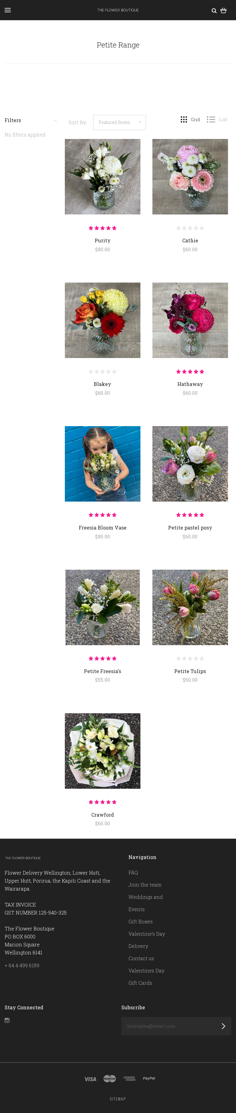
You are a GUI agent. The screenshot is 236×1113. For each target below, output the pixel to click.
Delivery (138, 946)
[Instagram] (7, 1021)
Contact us (141, 958)
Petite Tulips (190, 671)
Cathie (190, 240)
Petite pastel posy (190, 527)
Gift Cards (140, 983)
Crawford (102, 814)
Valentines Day (146, 970)
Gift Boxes (140, 921)
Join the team (145, 884)
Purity (103, 240)
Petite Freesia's (102, 671)
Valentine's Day (146, 933)
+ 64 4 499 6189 (22, 965)
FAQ (133, 872)
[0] (223, 10)
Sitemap (118, 1098)
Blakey (102, 384)
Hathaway (190, 384)
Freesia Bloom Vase (103, 527)
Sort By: (78, 122)
